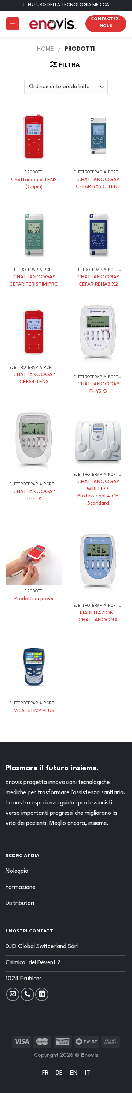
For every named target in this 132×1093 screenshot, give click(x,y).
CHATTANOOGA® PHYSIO (98, 387)
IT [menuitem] (87, 1073)
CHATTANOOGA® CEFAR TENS (34, 378)
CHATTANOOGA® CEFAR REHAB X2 (98, 280)
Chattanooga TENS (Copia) (34, 183)
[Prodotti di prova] (34, 559)
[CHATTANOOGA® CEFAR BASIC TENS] (98, 137)
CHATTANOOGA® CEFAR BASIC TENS (98, 183)
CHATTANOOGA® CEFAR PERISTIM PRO (34, 280)
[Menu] (12, 23)
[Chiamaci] (27, 994)
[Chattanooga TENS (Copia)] (34, 137)
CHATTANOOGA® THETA (34, 495)
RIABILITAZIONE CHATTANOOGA (98, 616)
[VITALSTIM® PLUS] (34, 668)
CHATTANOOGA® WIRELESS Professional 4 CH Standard (98, 492)
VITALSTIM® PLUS (34, 710)
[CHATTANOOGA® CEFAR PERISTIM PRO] (34, 235)
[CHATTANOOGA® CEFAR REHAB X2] (98, 235)
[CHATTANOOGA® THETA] (34, 444)
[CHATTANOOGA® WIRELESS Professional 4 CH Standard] (98, 439)
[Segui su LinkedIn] (41, 994)
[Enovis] (53, 23)
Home (45, 49)
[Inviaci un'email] (12, 994)
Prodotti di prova (34, 598)
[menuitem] (45, 1073)
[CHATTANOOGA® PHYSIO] (98, 337)
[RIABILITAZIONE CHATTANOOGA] (98, 566)
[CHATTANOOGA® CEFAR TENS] (34, 332)
